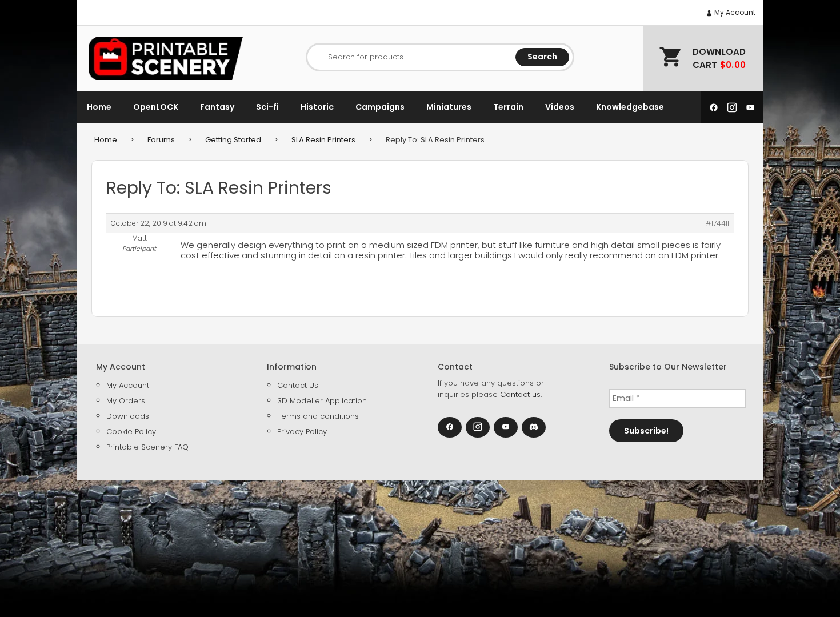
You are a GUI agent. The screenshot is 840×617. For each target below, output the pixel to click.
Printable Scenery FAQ (147, 447)
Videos (559, 107)
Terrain (508, 107)
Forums (161, 139)
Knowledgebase (630, 107)
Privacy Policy (302, 431)
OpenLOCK (155, 107)
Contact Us (297, 385)
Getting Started (233, 139)
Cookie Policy (131, 431)
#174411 (717, 223)
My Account (734, 12)
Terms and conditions (318, 416)
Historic (317, 107)
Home (99, 107)
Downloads (127, 416)
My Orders (125, 400)
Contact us (520, 394)
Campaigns (380, 107)
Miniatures (448, 107)
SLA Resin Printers (323, 139)
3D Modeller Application (322, 400)
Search (542, 56)
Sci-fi (267, 107)
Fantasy (217, 107)
